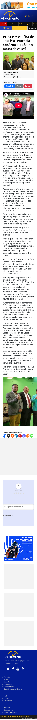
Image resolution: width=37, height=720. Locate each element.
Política (21, 24)
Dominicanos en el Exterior (13, 689)
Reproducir (9, 86)
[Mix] (28, 436)
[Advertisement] (18, 456)
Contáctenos (8, 710)
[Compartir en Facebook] (16, 77)
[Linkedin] (16, 436)
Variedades (8, 701)
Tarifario (7, 708)
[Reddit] (12, 436)
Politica (6, 679)
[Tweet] (19, 77)
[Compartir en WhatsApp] (13, 77)
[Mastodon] (24, 436)
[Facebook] (4, 436)
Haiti (5, 696)
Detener (27, 86)
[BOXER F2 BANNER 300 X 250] (18, 548)
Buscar (33, 28)
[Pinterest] (20, 436)
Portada (7, 677)
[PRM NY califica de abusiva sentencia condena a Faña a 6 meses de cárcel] (18, 61)
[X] (8, 436)
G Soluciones (33, 718)
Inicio (4, 24)
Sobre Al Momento (10, 712)
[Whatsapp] (31, 436)
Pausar (19, 86)
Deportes (28, 24)
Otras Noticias (13, 24)
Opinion (6, 698)
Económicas (8, 684)
